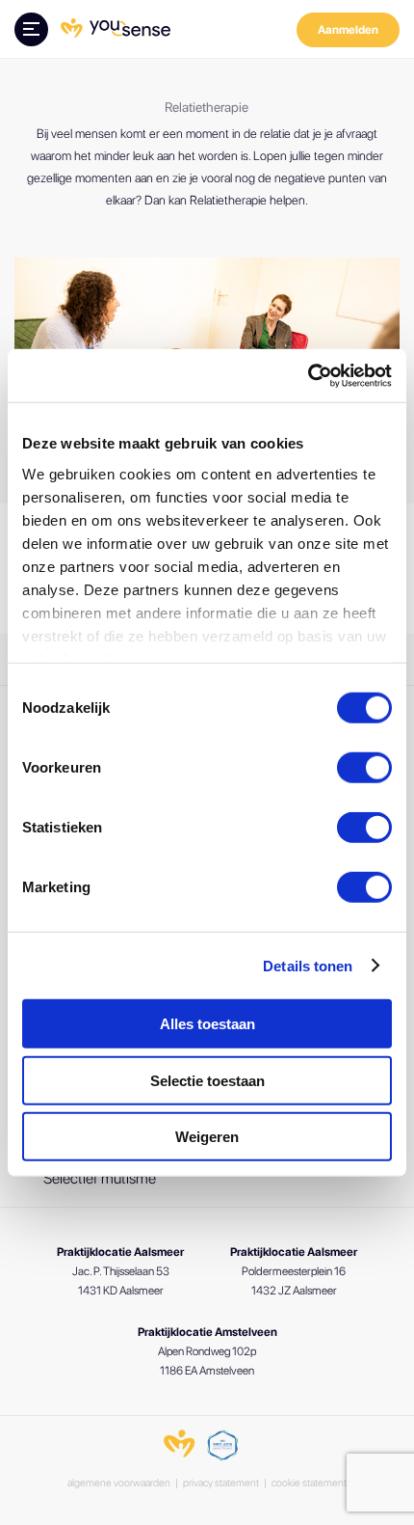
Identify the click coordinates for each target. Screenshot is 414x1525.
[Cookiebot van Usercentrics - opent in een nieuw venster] (307, 375)
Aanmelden (348, 30)
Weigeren (207, 1137)
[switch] (364, 767)
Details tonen (307, 965)
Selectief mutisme (99, 1178)
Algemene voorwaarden (118, 1483)
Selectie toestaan (207, 1080)
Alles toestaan (207, 1024)
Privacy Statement (221, 1483)
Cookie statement (309, 1483)
